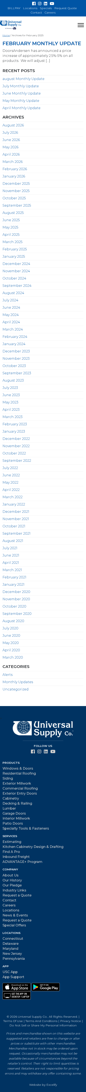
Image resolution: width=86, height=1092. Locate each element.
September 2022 (17, 461)
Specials (46, 8)
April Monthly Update (21, 108)
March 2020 (13, 657)
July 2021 (10, 548)
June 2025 (11, 220)
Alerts (8, 675)
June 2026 (11, 140)
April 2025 (11, 235)
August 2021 (13, 541)
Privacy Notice (70, 1021)
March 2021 (12, 570)
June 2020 (11, 636)
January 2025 (14, 256)
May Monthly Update (21, 101)
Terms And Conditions (41, 1021)
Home (6, 35)
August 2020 (13, 621)
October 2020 (14, 606)
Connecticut (13, 939)
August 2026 (13, 125)
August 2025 (13, 213)
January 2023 (14, 431)
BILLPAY (14, 8)
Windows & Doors (18, 768)
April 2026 (11, 154)
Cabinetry (11, 798)
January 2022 (14, 504)
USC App (10, 972)
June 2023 (11, 395)
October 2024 (14, 278)
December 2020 (16, 592)
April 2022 (11, 490)
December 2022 (16, 439)
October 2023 (14, 366)
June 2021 (11, 555)
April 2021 (11, 563)
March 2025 (13, 242)
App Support (13, 977)
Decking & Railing (17, 803)
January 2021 (13, 585)
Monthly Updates (18, 682)
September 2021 (16, 533)
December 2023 (16, 351)
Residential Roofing (19, 773)
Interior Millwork (16, 818)
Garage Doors (14, 813)
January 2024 (14, 344)
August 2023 (13, 380)
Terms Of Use (13, 1021)
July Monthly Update (21, 86)
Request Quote (65, 8)
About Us (11, 875)
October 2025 (14, 198)
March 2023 (13, 417)
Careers (50, 12)
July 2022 (10, 468)
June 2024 (11, 308)
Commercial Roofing (20, 788)
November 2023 (16, 359)
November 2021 (16, 519)
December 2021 (16, 512)
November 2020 (16, 599)
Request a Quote (17, 895)
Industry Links (14, 890)
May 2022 (10, 482)
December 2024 (16, 264)
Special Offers (14, 925)
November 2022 (16, 446)
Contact (36, 12)
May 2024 (11, 315)
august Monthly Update (23, 79)
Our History (12, 880)
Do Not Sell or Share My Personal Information (43, 1025)
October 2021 (14, 526)
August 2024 (13, 293)
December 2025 (16, 184)
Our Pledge (12, 885)
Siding (8, 778)
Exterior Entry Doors (20, 793)
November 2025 (16, 191)
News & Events (15, 915)
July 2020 (10, 628)
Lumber (9, 808)
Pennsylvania (14, 959)
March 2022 (13, 497)
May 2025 (10, 227)
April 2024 (11, 322)
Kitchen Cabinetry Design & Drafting (33, 847)
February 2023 (15, 424)
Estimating (12, 842)
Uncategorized (16, 689)
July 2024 (10, 300)
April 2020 (11, 650)
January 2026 (14, 176)
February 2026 (15, 169)
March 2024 (13, 329)
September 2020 (17, 614)
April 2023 (11, 410)
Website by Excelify (43, 1085)
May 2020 (11, 643)
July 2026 (10, 133)
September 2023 (17, 373)
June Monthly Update (22, 93)
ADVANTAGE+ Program (22, 862)
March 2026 (13, 162)
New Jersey (12, 954)
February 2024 (15, 337)
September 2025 (17, 205)
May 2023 (10, 402)
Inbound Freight (16, 857)
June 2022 (11, 475)
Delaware (11, 944)
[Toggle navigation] (81, 25)
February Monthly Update (42, 43)
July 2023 (10, 388)
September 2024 (17, 286)
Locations (30, 8)
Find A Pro (11, 852)
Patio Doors (13, 823)
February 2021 (14, 577)
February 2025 (15, 249)
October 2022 (14, 453)
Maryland (10, 949)
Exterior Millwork (17, 783)
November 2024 (16, 271)
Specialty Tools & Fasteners (26, 828)
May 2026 (10, 147)
